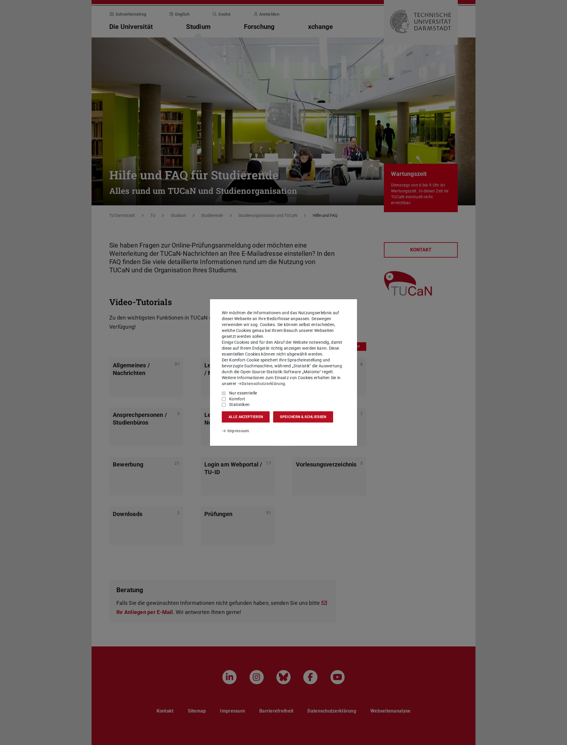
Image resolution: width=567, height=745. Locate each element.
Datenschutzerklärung (263, 383)
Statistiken (239, 404)
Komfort (237, 399)
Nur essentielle (243, 393)
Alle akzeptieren (246, 417)
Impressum (238, 430)
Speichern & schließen (303, 417)
